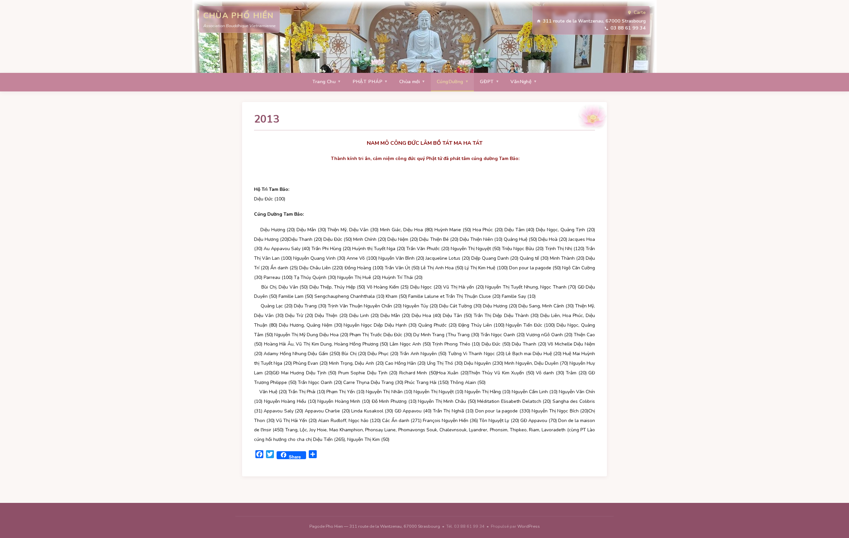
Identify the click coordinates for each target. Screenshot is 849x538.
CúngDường (450, 81)
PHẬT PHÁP (368, 81)
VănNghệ (521, 81)
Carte (640, 12)
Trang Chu (324, 81)
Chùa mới (409, 81)
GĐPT (487, 81)
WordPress (528, 526)
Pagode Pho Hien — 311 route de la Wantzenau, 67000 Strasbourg (375, 526)
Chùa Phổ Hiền (238, 15)
